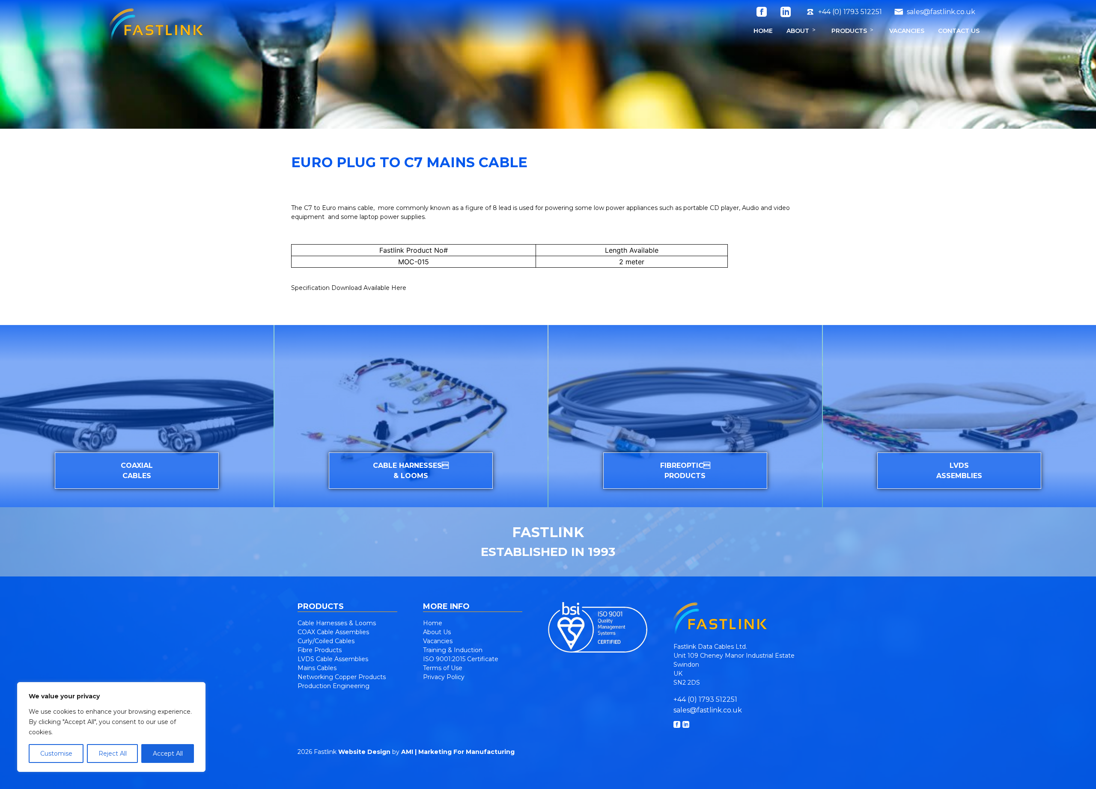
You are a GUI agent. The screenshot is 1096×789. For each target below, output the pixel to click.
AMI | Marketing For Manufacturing (458, 752)
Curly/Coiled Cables (326, 641)
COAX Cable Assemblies (333, 632)
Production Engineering (333, 686)
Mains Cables (317, 668)
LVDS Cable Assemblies (333, 659)
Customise (56, 753)
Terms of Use (442, 668)
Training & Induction (452, 650)
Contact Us (959, 31)
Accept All (168, 753)
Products (849, 31)
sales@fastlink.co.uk (707, 710)
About (797, 31)
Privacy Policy (444, 677)
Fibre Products (320, 650)
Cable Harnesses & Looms (337, 623)
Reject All (112, 753)
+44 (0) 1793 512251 (705, 699)
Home (763, 31)
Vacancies (906, 31)
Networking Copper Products (342, 677)
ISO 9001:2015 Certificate (460, 659)
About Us (437, 632)
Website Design (364, 752)
